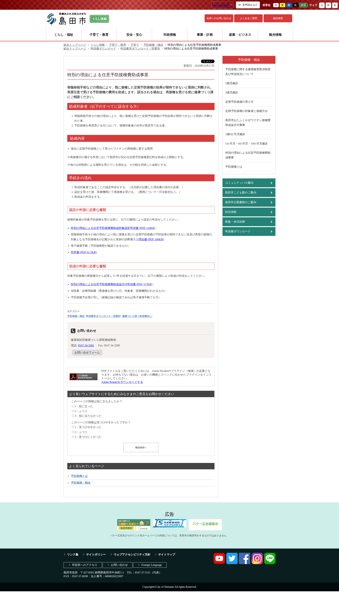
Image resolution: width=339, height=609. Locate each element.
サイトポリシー (96, 554)
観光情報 (275, 34)
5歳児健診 (231, 83)
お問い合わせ (119, 564)
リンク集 (72, 554)
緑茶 (303, 5)
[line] (269, 563)
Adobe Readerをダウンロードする (122, 382)
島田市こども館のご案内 (240, 192)
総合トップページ (75, 44)
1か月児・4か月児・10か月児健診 (246, 143)
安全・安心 (134, 34)
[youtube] (219, 563)
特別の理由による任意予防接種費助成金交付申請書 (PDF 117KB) (111, 284)
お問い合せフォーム (87, 352)
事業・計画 (205, 34)
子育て (134, 44)
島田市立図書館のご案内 (240, 202)
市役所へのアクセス (84, 564)
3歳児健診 (231, 92)
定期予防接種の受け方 (239, 101)
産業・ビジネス (240, 34)
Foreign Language (151, 564)
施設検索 (278, 18)
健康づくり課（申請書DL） (137, 316)
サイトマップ (166, 554)
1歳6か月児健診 (235, 134)
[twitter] (232, 563)
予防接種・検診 (153, 44)
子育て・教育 (99, 34)
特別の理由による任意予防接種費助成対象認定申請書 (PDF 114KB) (113, 228)
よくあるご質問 (248, 18)
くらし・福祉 (63, 34)
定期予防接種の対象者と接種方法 (246, 110)
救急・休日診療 (235, 221)
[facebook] (244, 563)
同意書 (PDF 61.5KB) (84, 252)
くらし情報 (98, 44)
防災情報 (230, 211)
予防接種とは (79, 475)
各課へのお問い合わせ (219, 18)
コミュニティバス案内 (239, 182)
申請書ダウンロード (103, 48)
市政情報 (169, 34)
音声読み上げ (249, 5)
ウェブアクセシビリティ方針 (132, 554)
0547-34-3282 (86, 345)
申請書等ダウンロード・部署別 (140, 48)
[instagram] (257, 563)
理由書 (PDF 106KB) (151, 239)
